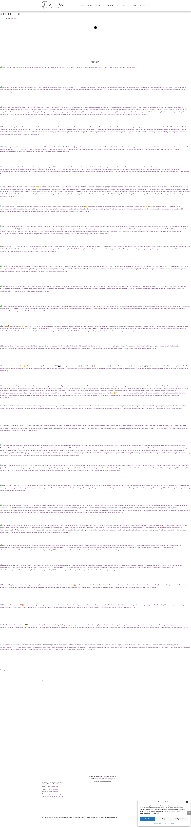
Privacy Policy (166, 823)
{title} (172, 823)
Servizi (89, 6)
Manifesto (110, 6)
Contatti (137, 6)
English (146, 6)
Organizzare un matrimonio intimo (52, 796)
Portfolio (100, 6)
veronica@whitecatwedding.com (105, 779)
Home (82, 6)
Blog (129, 6)
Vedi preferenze (180, 819)
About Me (121, 6)
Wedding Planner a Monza (50, 786)
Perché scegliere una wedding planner (54, 794)
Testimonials (13, 18)
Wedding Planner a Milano (50, 789)
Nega (164, 819)
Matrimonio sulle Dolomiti (50, 791)
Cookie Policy (157, 823)
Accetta (147, 819)
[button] (187, 802)
